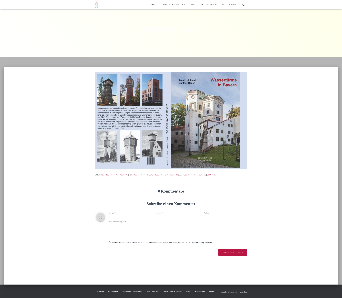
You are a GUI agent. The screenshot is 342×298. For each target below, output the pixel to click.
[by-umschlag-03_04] (171, 120)
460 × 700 (174, 175)
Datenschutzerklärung (132, 292)
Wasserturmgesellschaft (174, 5)
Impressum (113, 292)
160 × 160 (202, 175)
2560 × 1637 (212, 175)
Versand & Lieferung (173, 292)
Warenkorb (200, 292)
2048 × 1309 (154, 175)
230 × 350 (183, 175)
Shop (193, 5)
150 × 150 (105, 175)
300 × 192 (114, 175)
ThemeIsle (242, 292)
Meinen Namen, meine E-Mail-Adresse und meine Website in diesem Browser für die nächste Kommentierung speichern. (162, 242)
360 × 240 (164, 175)
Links (223, 5)
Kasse (211, 292)
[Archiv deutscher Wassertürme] (96, 4)
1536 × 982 (143, 175)
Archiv (154, 5)
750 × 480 (133, 175)
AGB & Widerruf (153, 292)
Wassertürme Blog (209, 5)
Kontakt (232, 5)
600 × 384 (192, 175)
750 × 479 (124, 175)
